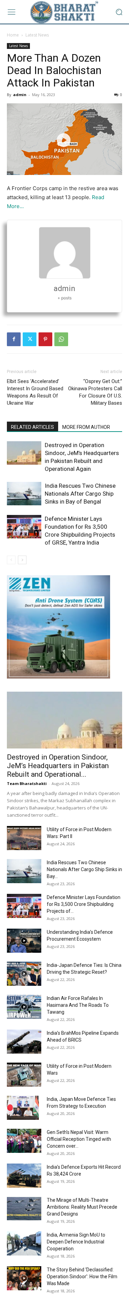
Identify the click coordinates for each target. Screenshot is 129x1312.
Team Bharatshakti (27, 783)
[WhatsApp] (61, 339)
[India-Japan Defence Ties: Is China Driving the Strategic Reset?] (24, 974)
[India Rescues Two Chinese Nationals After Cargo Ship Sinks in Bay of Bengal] (24, 494)
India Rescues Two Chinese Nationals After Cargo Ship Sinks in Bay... (84, 869)
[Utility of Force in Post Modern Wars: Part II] (24, 838)
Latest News (37, 35)
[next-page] (22, 560)
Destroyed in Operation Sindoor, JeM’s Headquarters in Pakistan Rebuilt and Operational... (58, 765)
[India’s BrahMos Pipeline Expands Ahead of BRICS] (24, 1042)
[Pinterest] (45, 339)
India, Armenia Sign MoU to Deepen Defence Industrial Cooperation (76, 1241)
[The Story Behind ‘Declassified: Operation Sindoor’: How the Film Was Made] (24, 1278)
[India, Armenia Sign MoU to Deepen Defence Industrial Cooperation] (24, 1243)
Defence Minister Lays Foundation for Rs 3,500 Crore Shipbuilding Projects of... (83, 904)
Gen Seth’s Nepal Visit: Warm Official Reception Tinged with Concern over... (79, 1139)
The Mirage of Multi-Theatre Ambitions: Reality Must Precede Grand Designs (82, 1207)
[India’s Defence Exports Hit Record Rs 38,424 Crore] (24, 1176)
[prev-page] (11, 560)
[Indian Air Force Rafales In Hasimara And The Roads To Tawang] (24, 1007)
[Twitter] (29, 339)
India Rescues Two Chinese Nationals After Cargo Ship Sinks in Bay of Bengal (80, 493)
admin (19, 94)
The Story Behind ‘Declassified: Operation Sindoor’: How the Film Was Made (82, 1276)
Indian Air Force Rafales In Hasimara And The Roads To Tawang (78, 1005)
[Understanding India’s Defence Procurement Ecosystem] (24, 941)
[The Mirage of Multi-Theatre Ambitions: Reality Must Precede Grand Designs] (24, 1209)
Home (13, 35)
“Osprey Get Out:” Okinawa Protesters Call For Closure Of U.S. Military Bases (95, 392)
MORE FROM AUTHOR (86, 427)
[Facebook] (14, 339)
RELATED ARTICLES (32, 427)
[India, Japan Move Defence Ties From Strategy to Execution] (23, 1108)
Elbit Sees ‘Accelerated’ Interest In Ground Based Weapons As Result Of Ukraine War (35, 392)
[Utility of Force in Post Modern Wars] (24, 1075)
